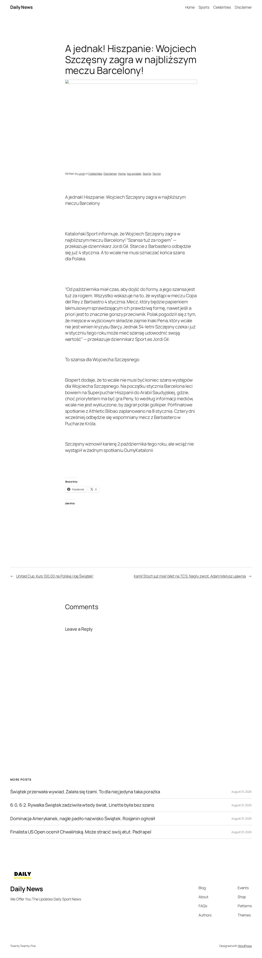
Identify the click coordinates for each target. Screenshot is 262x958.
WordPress (245, 946)
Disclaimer (110, 174)
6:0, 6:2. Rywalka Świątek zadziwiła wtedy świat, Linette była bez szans (82, 805)
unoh (82, 174)
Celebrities (95, 174)
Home (122, 174)
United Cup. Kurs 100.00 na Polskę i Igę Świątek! (54, 576)
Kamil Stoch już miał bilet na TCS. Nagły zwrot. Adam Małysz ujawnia (190, 576)
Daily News (21, 7)
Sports (147, 174)
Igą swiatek (134, 174)
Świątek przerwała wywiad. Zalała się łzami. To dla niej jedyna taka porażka (85, 791)
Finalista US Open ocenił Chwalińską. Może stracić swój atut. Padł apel (80, 831)
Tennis (156, 174)
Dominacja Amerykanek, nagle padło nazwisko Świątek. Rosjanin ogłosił (82, 818)
